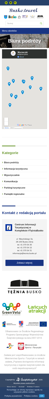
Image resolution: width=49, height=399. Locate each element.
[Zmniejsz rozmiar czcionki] (10, 2)
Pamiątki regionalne (14, 194)
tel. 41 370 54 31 (24, 250)
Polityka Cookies (33, 387)
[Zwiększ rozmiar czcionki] (6, 2)
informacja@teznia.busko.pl (24, 253)
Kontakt (21, 387)
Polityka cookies (31, 396)
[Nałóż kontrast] (15, 2)
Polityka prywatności (13, 396)
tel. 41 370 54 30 (24, 245)
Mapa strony (11, 387)
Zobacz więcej (24, 262)
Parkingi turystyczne (14, 188)
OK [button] (41, 396)
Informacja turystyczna (16, 169)
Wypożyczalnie (12, 175)
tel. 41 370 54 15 (24, 247)
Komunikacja (11, 181)
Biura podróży (11, 162)
